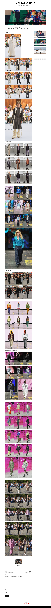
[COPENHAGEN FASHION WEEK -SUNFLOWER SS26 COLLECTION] (18, 561)
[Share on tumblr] (9, 567)
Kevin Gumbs (16, 27)
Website (6, 592)
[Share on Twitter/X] (7, 567)
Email (6, 589)
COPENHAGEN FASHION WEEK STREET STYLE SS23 (10, 572)
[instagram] (22, 603)
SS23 (20, 30)
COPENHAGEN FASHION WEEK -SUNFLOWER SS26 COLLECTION (18, 565)
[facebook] (24, 603)
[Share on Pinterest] (8, 567)
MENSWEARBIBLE (25, 3)
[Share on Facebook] (6, 567)
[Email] (28, 603)
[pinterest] (26, 603)
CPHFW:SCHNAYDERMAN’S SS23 (28, 572)
